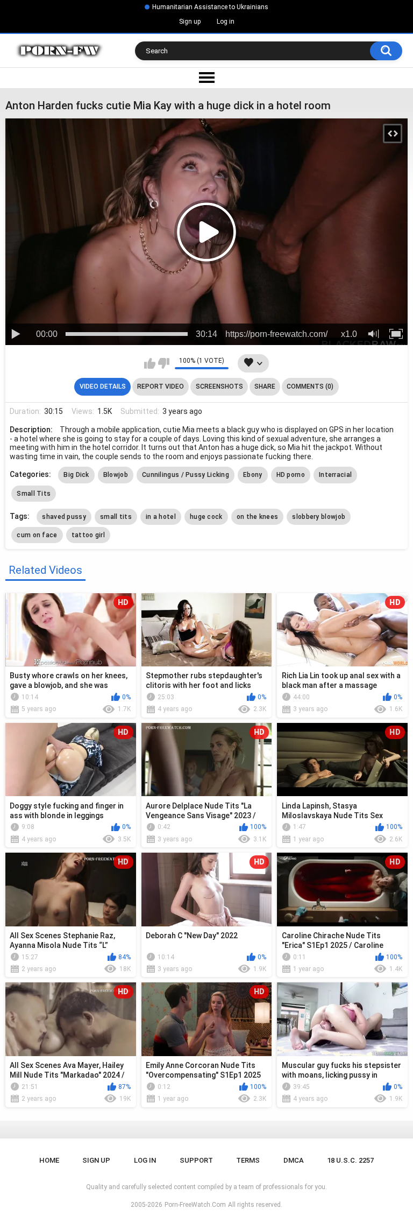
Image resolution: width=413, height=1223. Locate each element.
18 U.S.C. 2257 (350, 1160)
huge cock (206, 517)
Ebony (252, 475)
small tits (116, 517)
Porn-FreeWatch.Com (195, 1204)
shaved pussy (64, 517)
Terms (248, 1160)
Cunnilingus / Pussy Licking (185, 475)
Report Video (160, 386)
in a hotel (161, 517)
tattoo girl (88, 535)
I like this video (149, 363)
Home (49, 1160)
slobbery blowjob (318, 517)
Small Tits (34, 493)
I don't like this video (163, 363)
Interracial (335, 475)
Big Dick (76, 475)
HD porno (290, 475)
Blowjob (115, 475)
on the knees (258, 517)
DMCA (293, 1160)
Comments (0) (310, 386)
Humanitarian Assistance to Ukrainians (210, 7)
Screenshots (219, 386)
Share (264, 386)
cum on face (37, 535)
